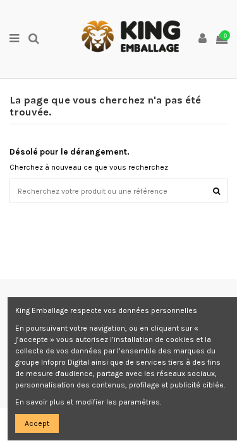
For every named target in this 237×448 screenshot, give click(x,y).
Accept (37, 423)
